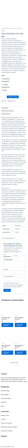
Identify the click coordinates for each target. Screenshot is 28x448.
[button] (5, 4)
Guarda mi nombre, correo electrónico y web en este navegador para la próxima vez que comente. (13, 284)
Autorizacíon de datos (6, 431)
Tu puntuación (8, 255)
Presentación (5, 81)
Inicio (3, 28)
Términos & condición (6, 423)
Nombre (6, 269)
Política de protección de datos (9, 427)
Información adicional (7, 111)
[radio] (6, 79)
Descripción (5, 108)
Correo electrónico (9, 276)
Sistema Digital (4, 394)
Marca (3, 75)
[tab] (14, 107)
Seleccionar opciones (6, 325)
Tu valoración (8, 259)
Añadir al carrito (12, 97)
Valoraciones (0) (6, 114)
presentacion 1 (6, 87)
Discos (6, 28)
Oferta (2, 406)
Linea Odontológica (6, 398)
